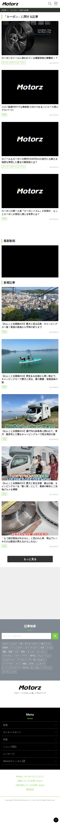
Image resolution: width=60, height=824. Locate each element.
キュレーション (44, 656)
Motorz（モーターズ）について (30, 776)
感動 (4, 652)
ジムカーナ (40, 664)
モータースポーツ (10, 62)
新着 (5, 725)
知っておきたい (40, 660)
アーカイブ (22, 660)
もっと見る (30, 559)
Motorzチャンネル (12, 761)
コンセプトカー (9, 660)
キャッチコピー (32, 648)
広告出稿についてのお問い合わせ (30, 785)
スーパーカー (8, 664)
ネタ (17, 652)
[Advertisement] (30, 594)
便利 (23, 652)
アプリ (24, 656)
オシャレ (31, 652)
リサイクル (7, 656)
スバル (49, 648)
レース (13, 672)
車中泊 (32, 656)
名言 (42, 648)
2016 (31, 664)
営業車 (5, 648)
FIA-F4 (25, 668)
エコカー (14, 644)
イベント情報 (21, 664)
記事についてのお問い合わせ (30, 781)
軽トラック (46, 644)
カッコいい (41, 652)
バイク (22, 62)
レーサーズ (8, 753)
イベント (47, 668)
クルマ (5, 644)
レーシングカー (17, 648)
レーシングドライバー (11, 668)
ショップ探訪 (10, 746)
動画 (10, 652)
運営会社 (30, 789)
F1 (30, 660)
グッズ (5, 672)
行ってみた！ (36, 668)
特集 (4, 114)
